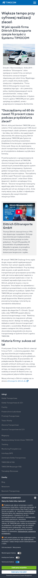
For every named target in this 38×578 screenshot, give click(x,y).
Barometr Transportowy (11, 491)
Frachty (4, 407)
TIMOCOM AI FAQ (8, 462)
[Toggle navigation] (34, 2)
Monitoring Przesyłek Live (11, 449)
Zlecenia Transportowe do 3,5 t (13, 429)
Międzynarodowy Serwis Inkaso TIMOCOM (17, 440)
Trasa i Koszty (7, 421)
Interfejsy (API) (7, 453)
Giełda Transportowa (9, 398)
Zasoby (4, 477)
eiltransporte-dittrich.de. (16, 381)
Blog (3, 482)
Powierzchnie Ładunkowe (11, 412)
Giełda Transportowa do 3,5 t (12, 403)
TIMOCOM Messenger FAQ (11, 467)
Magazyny (5, 435)
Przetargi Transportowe (10, 416)
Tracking (5, 444)
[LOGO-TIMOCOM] (9, 2)
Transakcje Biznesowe (10, 471)
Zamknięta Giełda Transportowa (14, 458)
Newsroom (6, 487)
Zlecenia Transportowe (10, 425)
